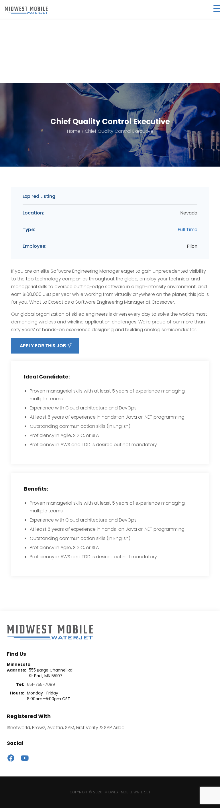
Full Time (187, 229)
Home (73, 131)
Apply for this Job (43, 345)
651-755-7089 (41, 684)
